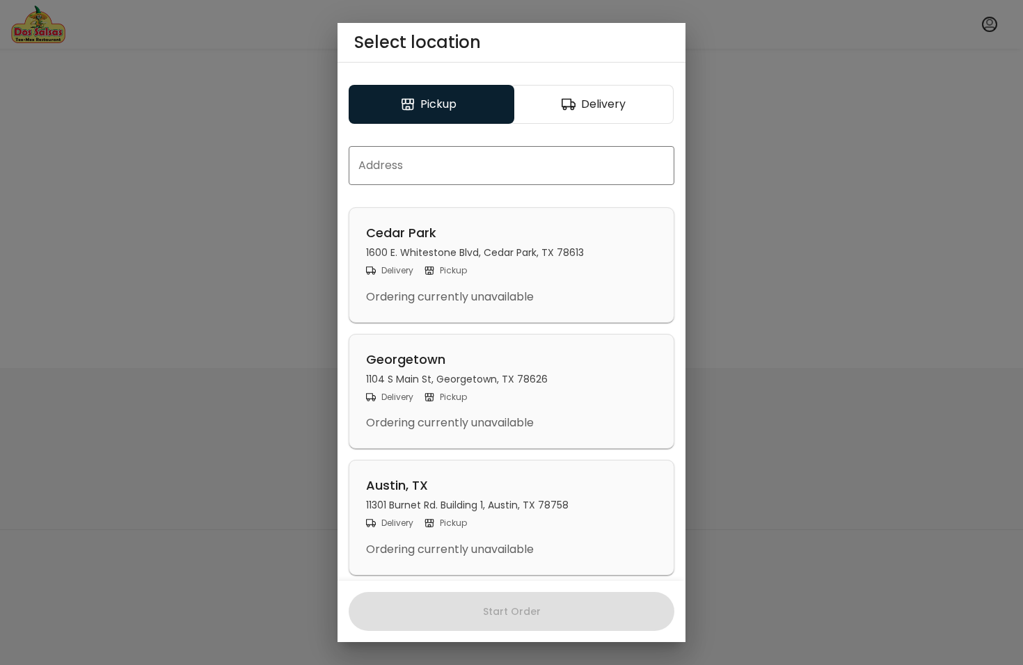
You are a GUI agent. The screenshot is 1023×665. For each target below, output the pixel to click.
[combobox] (511, 165)
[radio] (431, 104)
